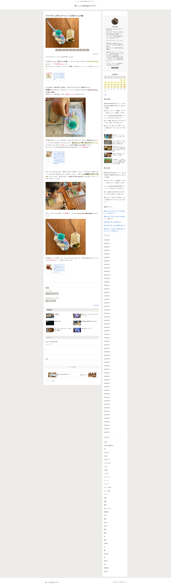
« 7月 (105, 94)
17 (105, 86)
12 (111, 84)
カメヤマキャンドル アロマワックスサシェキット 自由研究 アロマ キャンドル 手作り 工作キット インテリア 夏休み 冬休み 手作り (59, 76)
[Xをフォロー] (47, 301)
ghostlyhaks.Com (118, 225)
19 (111, 86)
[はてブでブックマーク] (72, 50)
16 (124, 84)
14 (118, 84)
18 (108, 86)
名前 (47, 359)
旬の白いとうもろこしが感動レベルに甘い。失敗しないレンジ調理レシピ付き (114, 111)
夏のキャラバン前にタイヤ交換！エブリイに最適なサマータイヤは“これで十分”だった (115, 128)
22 (121, 86)
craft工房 (115, 26)
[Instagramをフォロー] (49, 301)
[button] (86, 50)
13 (115, 84)
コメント (49, 344)
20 (115, 86)
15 (121, 84)
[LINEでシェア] (79, 50)
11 (108, 84)
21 (118, 86)
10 (105, 84)
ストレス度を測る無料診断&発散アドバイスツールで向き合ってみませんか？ (115, 116)
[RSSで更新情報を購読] (55, 301)
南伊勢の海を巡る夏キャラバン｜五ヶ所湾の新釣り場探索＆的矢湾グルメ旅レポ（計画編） (114, 106)
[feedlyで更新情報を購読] (52, 301)
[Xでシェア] (58, 50)
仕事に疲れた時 (108, 222)
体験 (48, 287)
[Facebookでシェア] (65, 50)
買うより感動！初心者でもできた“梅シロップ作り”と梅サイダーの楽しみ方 (115, 121)
